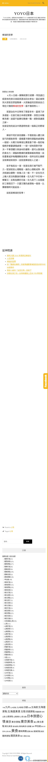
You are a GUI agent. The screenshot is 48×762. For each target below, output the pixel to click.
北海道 (34, 707)
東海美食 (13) (8, 585)
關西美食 (15, 735)
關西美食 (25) (8, 561)
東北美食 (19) (8, 595)
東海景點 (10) (8, 587)
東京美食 (27, 721)
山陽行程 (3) (8, 626)
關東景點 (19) (8, 572)
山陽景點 (9, 717)
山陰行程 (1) (8, 634)
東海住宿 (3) (8, 590)
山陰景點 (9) (8, 639)
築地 (42, 726)
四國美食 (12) (8, 649)
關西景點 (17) (8, 564)
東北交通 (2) (8, 605)
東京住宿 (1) (8, 616)
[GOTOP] (27, 758)
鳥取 (28, 736)
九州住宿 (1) (8, 681)
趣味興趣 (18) (8, 577)
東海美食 (22, 726)
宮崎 (43, 712)
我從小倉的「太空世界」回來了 (19, 270)
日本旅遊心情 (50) (10, 621)
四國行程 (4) (8, 647)
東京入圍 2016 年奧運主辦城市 (19, 256)
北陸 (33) (7, 657)
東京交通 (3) (8, 618)
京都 (26, 707)
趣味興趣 (22, 731)
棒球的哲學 (11, 261)
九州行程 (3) (8, 673)
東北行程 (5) (8, 592)
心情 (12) (7, 624)
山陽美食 (17, 717)
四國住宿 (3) (8, 655)
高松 (25, 736)
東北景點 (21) (8, 598)
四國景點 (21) (8, 652)
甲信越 (38, 726)
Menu (6, 3)
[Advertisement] (24, 67)
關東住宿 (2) (8, 574)
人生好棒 (10, 258)
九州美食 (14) (8, 675)
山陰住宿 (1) (8, 644)
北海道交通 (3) (9, 670)
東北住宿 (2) (8, 603)
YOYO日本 (24, 13)
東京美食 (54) (8, 611)
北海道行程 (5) (9, 660)
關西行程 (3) (8, 559)
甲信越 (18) (8, 579)
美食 (14, 731)
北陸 (23, 711)
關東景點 (37, 731)
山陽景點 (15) (8, 631)
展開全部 (5, 556)
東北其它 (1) (8, 600)
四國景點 (30, 711)
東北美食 (8, 726)
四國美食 (38, 712)
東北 (35, 722)
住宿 (29, 707)
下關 (3, 707)
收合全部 (12, 556)
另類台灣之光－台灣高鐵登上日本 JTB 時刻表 (24, 273)
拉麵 (25, 717)
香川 (21, 736)
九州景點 (13, 707)
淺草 (33, 726)
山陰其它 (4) (8, 642)
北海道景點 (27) (9, 665)
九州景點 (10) (8, 678)
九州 (7, 707)
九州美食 (20, 707)
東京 (8, 721)
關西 (42, 731)
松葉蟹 (28, 726)
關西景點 (6, 736)
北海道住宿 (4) (9, 668)
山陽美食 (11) (8, 629)
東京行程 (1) (8, 608)
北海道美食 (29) (9, 662)
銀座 (32, 731)
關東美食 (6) (8, 569)
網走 (9, 731)
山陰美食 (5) (8, 636)
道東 (28, 731)
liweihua (13, 39)
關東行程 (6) (8, 567)
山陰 (3, 717)
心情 (4, 39)
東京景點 (16, 722)
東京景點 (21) (8, 613)
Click (45, 381)
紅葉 (6, 731)
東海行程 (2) (8, 582)
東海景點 (16, 726)
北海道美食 (14, 711)
